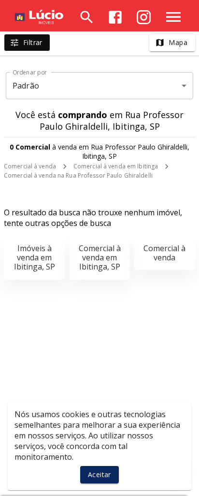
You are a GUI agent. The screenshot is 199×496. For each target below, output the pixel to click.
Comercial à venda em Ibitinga (115, 166)
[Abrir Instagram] (143, 17)
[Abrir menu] (173, 16)
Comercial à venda (30, 166)
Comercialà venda (164, 253)
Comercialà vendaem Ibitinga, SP (100, 257)
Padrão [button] (26, 85)
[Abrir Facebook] (115, 17)
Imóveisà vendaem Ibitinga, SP (34, 257)
